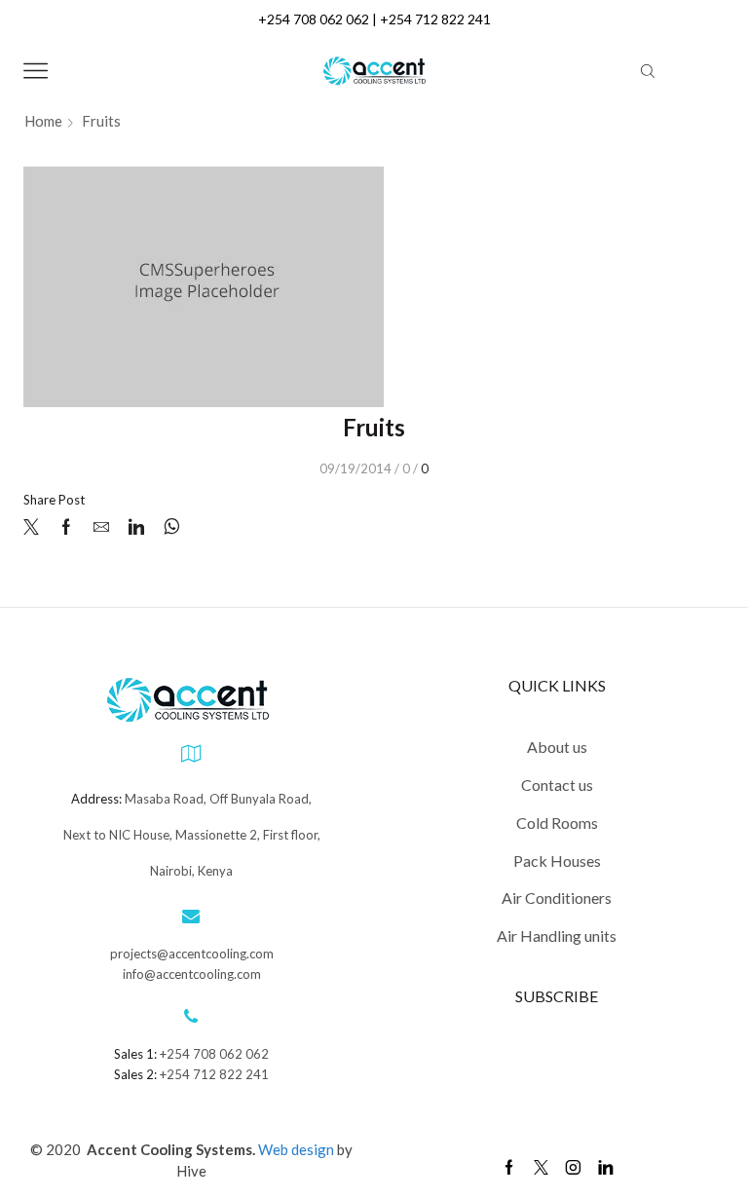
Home (43, 121)
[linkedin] (136, 527)
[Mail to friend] (101, 527)
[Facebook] (66, 527)
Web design (297, 1149)
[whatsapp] (167, 527)
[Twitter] (36, 527)
